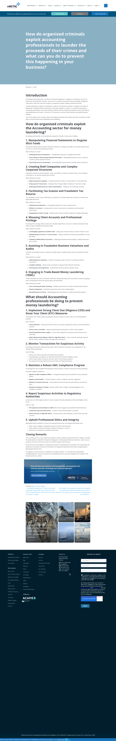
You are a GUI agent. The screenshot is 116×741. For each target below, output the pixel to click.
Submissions (26, 572)
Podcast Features (27, 577)
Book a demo (26, 557)
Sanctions (10, 594)
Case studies (26, 563)
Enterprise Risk (11, 603)
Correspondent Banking (13, 580)
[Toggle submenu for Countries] (61, 6)
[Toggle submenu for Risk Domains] (36, 6)
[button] (60, 574)
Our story (40, 557)
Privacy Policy (88, 735)
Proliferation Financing (13, 591)
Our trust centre (42, 572)
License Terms (80, 735)
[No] (70, 740)
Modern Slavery (11, 589)
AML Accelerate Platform (13, 560)
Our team (40, 560)
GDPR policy (61, 739)
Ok (66, 739)
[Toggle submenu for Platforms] (46, 6)
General (37, 486)
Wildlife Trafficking (12, 600)
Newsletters (26, 586)
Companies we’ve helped (44, 563)
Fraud (9, 583)
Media (24, 569)
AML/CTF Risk (11, 571)
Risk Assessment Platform (13, 557)
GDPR (93, 735)
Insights (42, 486)
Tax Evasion (10, 597)
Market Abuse (11, 586)
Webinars (25, 583)
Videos (24, 580)
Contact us (40, 575)
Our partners (41, 566)
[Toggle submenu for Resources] (85, 6)
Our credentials (42, 569)
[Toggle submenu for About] (92, 6)
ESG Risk (10, 606)
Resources (25, 566)
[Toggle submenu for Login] (99, 6)
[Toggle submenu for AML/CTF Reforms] (75, 6)
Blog (33, 486)
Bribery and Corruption (13, 577)
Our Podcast (26, 575)
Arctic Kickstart (11, 563)
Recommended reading (28, 589)
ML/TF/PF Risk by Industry (14, 574)
